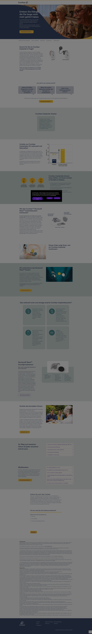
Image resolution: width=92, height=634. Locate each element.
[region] (46, 196)
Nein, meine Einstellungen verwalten (37, 198)
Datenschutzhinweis (53, 195)
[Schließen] (61, 191)
